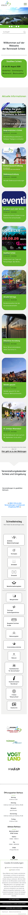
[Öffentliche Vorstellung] (14, 326)
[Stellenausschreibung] (14, 159)
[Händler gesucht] (14, 370)
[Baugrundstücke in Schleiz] (14, 115)
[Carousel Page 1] (9, 26)
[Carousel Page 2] (12, 26)
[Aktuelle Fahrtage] (14, 282)
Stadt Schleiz (14, 860)
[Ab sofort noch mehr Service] (14, 199)
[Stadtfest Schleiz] (14, 238)
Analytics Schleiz (15, 870)
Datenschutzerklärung (15, 912)
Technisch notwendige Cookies (15, 867)
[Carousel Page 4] (16, 26)
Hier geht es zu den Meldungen (14, 452)
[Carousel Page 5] (18, 26)
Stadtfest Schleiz (14, 62)
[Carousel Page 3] (14, 26)
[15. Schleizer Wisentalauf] (14, 414)
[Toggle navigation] (25, 4)
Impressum (5, 912)
